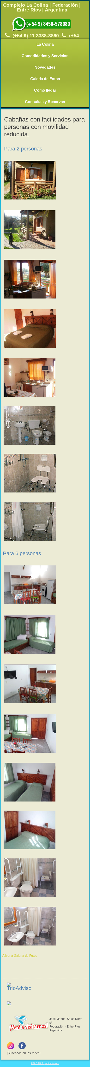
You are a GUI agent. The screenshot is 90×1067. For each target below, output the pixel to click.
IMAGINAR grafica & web (45, 1063)
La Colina (45, 44)
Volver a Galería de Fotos (19, 955)
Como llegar (45, 90)
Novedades (45, 67)
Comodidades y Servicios (45, 56)
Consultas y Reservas (45, 102)
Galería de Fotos (45, 79)
